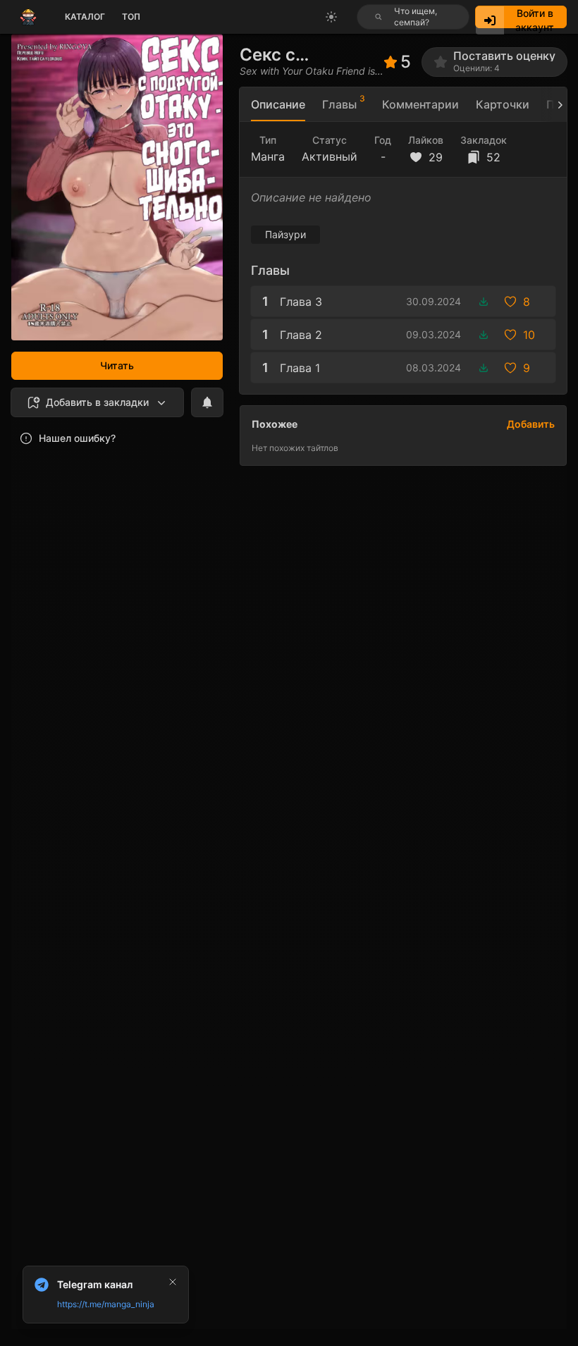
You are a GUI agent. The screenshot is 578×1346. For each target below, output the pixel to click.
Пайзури (285, 234)
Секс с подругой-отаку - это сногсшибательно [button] (311, 54)
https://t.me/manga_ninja (105, 1304)
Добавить (531, 424)
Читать (117, 365)
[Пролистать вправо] (554, 104)
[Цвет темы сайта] (331, 17)
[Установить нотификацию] (207, 402)
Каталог (85, 16)
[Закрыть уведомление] (173, 1282)
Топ (131, 16)
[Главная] (28, 17)
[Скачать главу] (483, 301)
